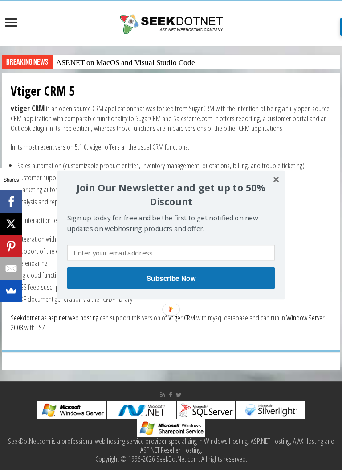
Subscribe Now (171, 278)
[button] (171, 195)
